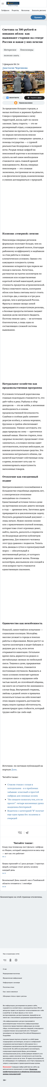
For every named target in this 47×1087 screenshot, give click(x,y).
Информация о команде (11, 982)
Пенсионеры (26, 49)
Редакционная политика (11, 973)
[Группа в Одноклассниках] (23, 103)
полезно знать (11, 55)
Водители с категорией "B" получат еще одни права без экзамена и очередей (25, 814)
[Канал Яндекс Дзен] (34, 98)
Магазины (25, 10)
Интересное (10, 49)
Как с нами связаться (10, 992)
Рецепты (15, 10)
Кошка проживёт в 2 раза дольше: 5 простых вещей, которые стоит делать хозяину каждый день (23, 868)
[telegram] (27, 832)
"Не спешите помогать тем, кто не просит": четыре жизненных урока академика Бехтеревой (25, 803)
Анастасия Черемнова (15, 67)
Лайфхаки (5, 10)
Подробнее (7, 1035)
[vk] (20, 832)
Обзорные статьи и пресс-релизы (15, 996)
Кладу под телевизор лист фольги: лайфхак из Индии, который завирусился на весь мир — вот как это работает (23, 852)
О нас (5, 969)
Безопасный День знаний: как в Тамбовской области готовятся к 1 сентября (23, 883)
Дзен (14, 769)
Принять (38, 17)
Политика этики (8, 987)
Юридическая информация (12, 978)
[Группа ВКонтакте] (12, 98)
